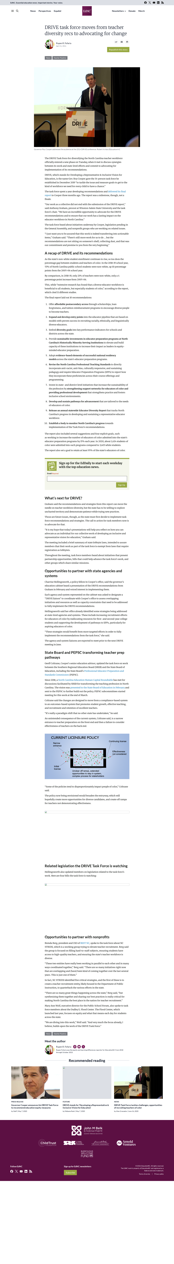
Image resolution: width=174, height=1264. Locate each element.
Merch (141, 11)
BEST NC (84, 943)
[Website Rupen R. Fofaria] (74, 1046)
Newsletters (118, 11)
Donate (132, 11)
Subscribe (70, 1172)
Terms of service (144, 1174)
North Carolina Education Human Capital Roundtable (85, 680)
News (33, 11)
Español (57, 11)
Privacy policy (159, 1174)
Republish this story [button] (118, 49)
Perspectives (45, 11)
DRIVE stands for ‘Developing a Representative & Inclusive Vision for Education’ (86, 1106)
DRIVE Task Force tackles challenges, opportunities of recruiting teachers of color (138, 1106)
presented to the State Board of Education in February (97, 687)
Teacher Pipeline (60, 58)
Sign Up (121, 485)
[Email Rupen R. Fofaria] (79, 1046)
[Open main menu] (12, 11)
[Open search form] (17, 11)
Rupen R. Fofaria (63, 43)
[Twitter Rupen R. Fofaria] (83, 1046)
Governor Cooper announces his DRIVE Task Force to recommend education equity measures (34, 1106)
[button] (121, 42)
